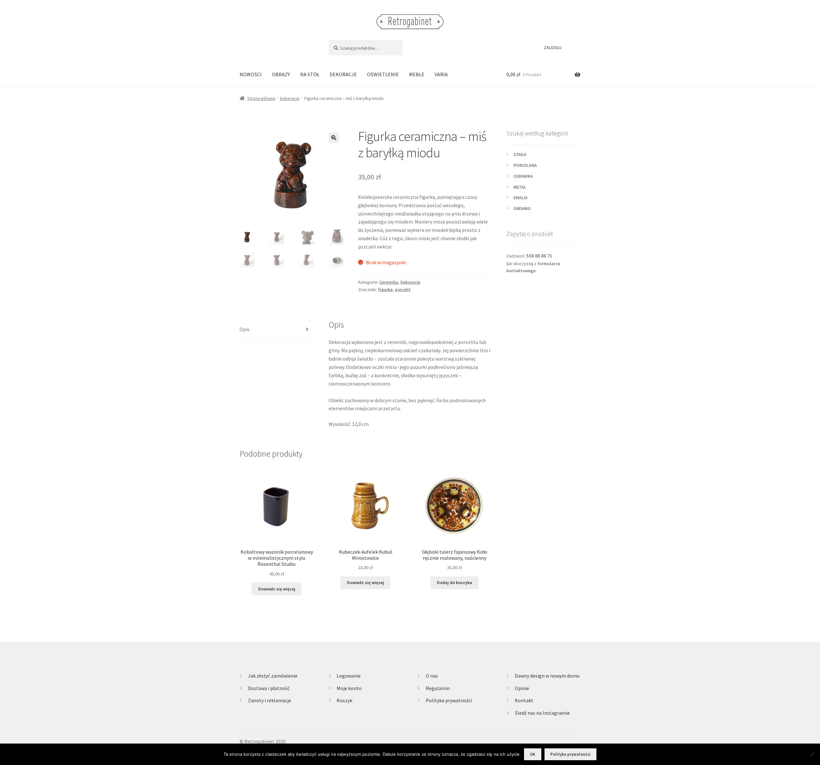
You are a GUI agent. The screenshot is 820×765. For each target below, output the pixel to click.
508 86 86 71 (539, 256)
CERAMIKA (523, 176)
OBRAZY (281, 74)
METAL (519, 187)
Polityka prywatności (449, 700)
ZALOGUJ (553, 47)
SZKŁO (520, 154)
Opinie (522, 688)
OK (532, 754)
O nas (432, 675)
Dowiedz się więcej (276, 589)
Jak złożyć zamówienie (273, 675)
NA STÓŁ (309, 74)
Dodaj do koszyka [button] (454, 582)
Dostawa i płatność (269, 688)
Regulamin (438, 688)
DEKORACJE (343, 74)
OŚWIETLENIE (383, 74)
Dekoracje (289, 98)
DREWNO (522, 208)
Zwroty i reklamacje (269, 700)
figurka (385, 289)
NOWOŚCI (251, 74)
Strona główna (261, 98)
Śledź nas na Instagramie (542, 713)
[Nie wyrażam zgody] (812, 754)
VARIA (441, 74)
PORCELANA (525, 165)
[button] (334, 138)
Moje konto (349, 688)
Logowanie (349, 675)
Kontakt (524, 700)
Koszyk (344, 700)
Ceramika (388, 282)
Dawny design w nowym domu (547, 675)
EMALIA (520, 197)
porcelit (403, 289)
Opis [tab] (245, 329)
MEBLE (416, 74)
